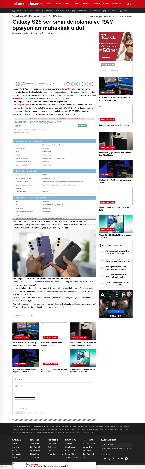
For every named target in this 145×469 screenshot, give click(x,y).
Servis (50, 4)
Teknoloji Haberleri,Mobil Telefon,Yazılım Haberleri (30, 16)
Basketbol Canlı (88, 454)
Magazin (86, 4)
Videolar (96, 4)
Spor (67, 4)
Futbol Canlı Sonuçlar (55, 454)
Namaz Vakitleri (81, 11)
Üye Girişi (15, 443)
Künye (14, 450)
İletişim (14, 457)
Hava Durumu (34, 10)
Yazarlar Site (87, 447)
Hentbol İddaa (35, 450)
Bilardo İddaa (34, 454)
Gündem (59, 4)
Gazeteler (116, 4)
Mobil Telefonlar (56, 16)
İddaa (126, 11)
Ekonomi (76, 4)
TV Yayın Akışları (71, 457)
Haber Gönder (70, 450)
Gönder (20, 413)
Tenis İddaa (87, 450)
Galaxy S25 (19, 316)
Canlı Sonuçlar (112, 11)
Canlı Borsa (49, 11)
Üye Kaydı (15, 447)
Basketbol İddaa (35, 447)
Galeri (106, 4)
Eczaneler (96, 11)
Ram (30, 316)
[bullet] (37, 413)
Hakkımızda (16, 454)
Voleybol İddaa (35, 457)
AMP (85, 457)
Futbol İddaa (34, 443)
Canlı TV (19, 11)
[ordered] (35, 413)
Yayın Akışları (64, 11)
